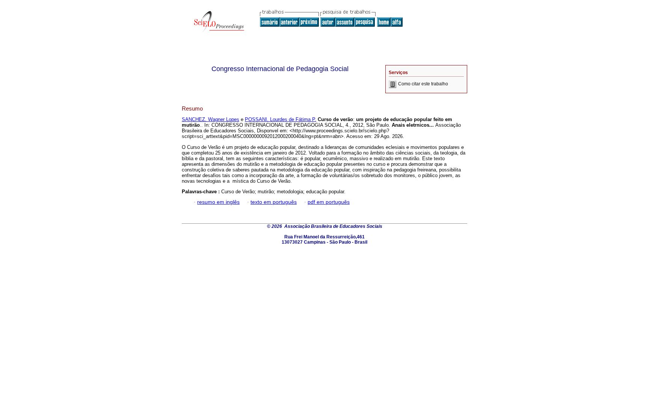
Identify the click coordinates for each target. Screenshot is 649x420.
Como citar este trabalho (423, 84)
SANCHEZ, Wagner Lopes (210, 119)
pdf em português (329, 202)
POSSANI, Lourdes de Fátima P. (280, 119)
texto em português (274, 202)
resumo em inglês (218, 202)
